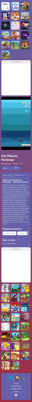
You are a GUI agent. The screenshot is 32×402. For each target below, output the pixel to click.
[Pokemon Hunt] (15, 288)
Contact (16, 383)
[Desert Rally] (25, 16)
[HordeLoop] (5, 25)
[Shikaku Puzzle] (15, 25)
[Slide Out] (25, 25)
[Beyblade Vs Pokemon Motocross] (25, 327)
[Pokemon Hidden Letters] (15, 365)
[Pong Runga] (25, 35)
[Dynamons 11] (15, 346)
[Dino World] (5, 55)
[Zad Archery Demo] (15, 45)
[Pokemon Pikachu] (25, 307)
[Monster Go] (5, 307)
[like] (4, 168)
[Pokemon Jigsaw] (15, 327)
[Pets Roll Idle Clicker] (15, 16)
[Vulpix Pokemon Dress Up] (15, 356)
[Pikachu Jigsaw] (25, 288)
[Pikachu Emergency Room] (5, 346)
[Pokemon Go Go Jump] (5, 336)
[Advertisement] (16, 79)
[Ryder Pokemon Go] (5, 356)
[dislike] (16, 168)
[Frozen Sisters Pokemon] (5, 365)
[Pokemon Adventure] (15, 307)
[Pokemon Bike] (25, 346)
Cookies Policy (16, 389)
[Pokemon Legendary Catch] (25, 336)
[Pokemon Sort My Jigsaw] (5, 298)
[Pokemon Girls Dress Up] (5, 288)
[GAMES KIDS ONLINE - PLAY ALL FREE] (5, 4)
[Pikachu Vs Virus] (15, 336)
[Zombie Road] (25, 45)
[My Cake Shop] (5, 35)
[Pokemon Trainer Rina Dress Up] (25, 317)
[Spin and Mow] (5, 45)
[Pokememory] (5, 317)
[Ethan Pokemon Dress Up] (25, 298)
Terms (16, 391)
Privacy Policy (16, 386)
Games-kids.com (7, 175)
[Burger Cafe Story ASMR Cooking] (15, 35)
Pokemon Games (18, 175)
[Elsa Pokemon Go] (25, 356)
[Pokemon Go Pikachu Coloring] (5, 327)
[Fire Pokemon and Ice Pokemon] (15, 298)
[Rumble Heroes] (5, 16)
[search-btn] (8, 8)
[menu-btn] (3, 8)
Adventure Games (9, 233)
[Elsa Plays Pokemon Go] (15, 317)
